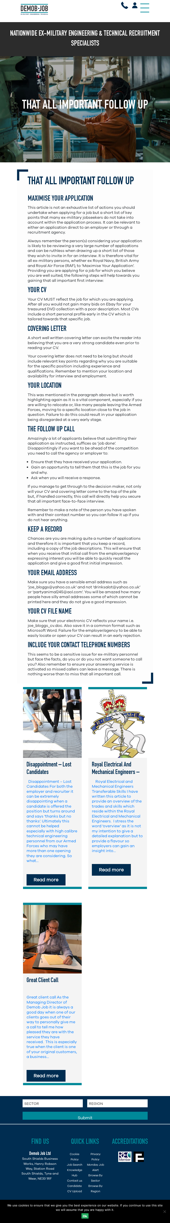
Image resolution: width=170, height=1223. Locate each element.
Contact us (74, 1181)
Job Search (74, 1165)
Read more (46, 880)
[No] (164, 1211)
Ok (85, 1216)
